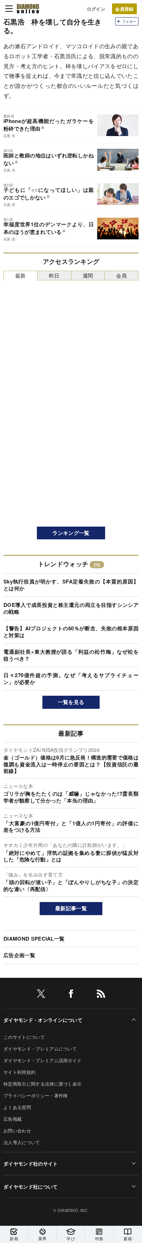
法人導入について (21, 1142)
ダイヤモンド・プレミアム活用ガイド (42, 1060)
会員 (121, 275)
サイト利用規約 (19, 1072)
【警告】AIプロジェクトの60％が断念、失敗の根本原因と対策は (71, 631)
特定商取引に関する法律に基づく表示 (42, 1083)
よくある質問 (17, 1107)
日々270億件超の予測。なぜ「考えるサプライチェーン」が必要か (71, 678)
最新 (20, 275)
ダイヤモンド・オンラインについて (42, 1019)
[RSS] (101, 994)
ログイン (96, 9)
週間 (88, 275)
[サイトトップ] (28, 8)
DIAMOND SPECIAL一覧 (33, 938)
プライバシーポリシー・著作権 (35, 1095)
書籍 (127, 1238)
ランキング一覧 (70, 533)
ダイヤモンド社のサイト (30, 1163)
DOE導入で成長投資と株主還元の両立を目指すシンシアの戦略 (71, 608)
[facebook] (71, 994)
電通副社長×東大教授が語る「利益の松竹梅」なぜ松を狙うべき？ (71, 655)
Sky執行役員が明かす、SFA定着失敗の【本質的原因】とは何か (71, 585)
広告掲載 (12, 1119)
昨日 (54, 275)
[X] (41, 994)
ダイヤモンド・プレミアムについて (40, 1048)
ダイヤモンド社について (30, 1186)
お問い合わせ (17, 1130)
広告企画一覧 (19, 955)
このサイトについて (24, 1037)
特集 (99, 1238)
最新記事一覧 (71, 908)
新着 (14, 1238)
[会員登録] (124, 8)
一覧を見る (71, 702)
